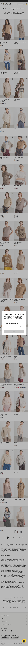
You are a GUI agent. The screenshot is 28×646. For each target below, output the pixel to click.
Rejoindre (14, 331)
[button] (24, 641)
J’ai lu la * (13, 326)
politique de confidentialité (15, 326)
